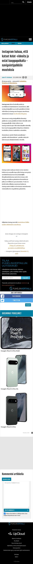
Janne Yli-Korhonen (7, 77)
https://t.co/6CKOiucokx (17, 246)
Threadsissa (5, 83)
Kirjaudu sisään (6, 479)
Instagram (28, 305)
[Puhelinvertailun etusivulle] (16, 523)
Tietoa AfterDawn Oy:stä (16, 543)
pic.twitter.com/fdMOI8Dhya (16, 248)
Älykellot (20, 43)
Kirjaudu (29, 2)
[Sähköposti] (23, 78)
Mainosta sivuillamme (16, 538)
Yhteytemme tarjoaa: (16, 530)
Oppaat (13, 43)
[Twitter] (26, 78)
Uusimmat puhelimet (11, 313)
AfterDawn (16, 554)
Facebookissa (22, 81)
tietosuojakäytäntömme (8, 285)
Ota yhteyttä (16, 541)
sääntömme (24, 283)
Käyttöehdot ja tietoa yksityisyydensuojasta (16, 545)
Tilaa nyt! (25, 278)
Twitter (16, 300)
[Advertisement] (16, 20)
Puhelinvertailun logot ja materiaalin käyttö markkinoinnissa (16, 550)
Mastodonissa (13, 83)
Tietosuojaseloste (16, 548)
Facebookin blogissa (20, 114)
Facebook (16, 296)
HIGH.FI (16, 557)
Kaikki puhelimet (5, 43)
